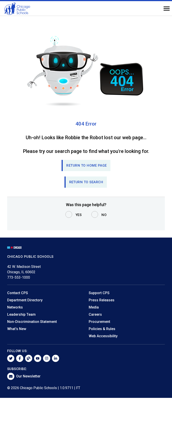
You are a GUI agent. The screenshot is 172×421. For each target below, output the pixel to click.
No (104, 215)
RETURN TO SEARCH (86, 182)
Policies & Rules (102, 329)
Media (94, 307)
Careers (95, 314)
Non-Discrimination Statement (32, 322)
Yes (78, 215)
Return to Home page (86, 165)
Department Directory (25, 300)
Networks (15, 307)
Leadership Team (21, 314)
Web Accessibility (103, 336)
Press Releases (101, 300)
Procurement (99, 322)
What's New (16, 329)
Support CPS (99, 293)
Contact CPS (17, 293)
